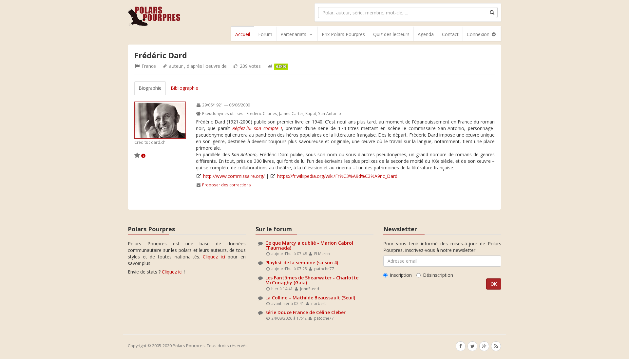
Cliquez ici (214, 257)
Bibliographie (184, 88)
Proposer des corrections (226, 184)
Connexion (479, 34)
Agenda (426, 34)
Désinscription (438, 275)
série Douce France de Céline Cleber (305, 312)
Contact (450, 34)
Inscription (401, 275)
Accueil (242, 34)
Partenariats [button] (293, 34)
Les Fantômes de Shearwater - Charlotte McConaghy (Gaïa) (311, 280)
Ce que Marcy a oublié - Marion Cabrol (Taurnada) (309, 245)
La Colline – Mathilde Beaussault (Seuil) (310, 297)
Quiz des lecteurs (391, 34)
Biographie (150, 88)
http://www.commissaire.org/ (234, 176)
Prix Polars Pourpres (343, 34)
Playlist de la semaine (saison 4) (301, 262)
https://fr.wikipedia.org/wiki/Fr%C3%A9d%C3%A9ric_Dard (337, 176)
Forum (265, 34)
